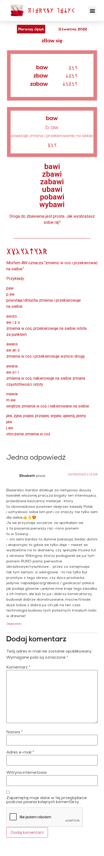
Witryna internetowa (26, 772)
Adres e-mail (20, 752)
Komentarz (18, 667)
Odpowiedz (13, 623)
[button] (92, 10)
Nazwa (14, 732)
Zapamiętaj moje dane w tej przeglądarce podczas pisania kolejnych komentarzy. (46, 800)
